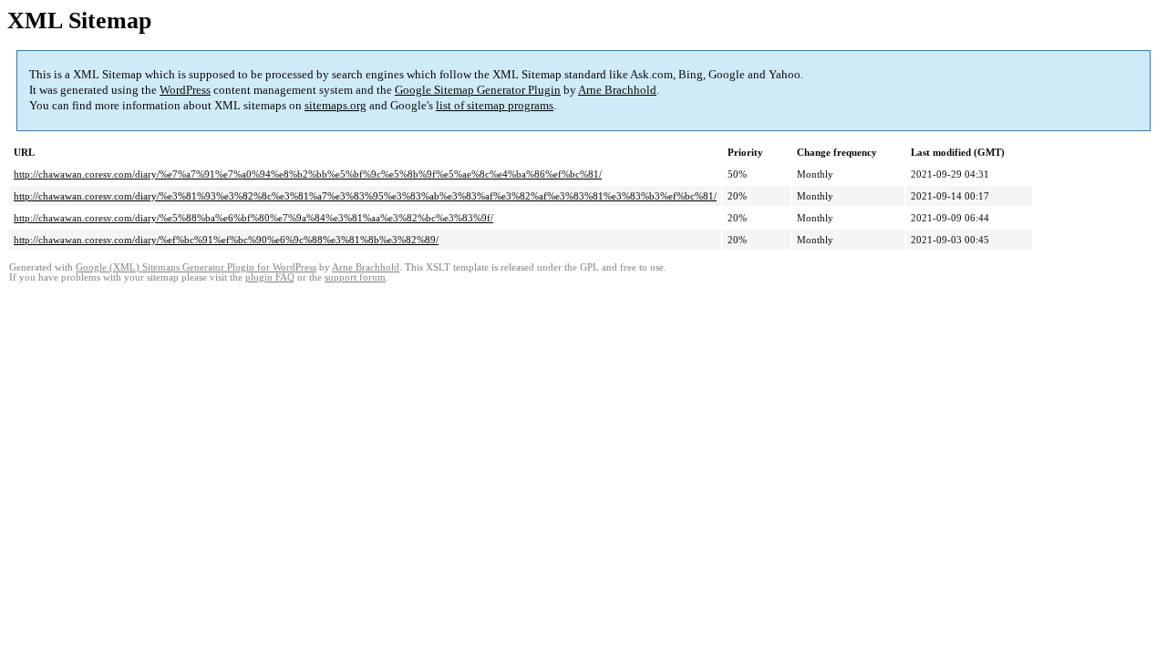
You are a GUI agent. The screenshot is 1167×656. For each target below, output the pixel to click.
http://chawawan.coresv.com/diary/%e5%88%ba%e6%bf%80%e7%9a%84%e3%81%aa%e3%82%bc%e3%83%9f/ (253, 217)
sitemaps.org (336, 105)
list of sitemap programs (494, 105)
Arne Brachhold (617, 90)
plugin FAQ (269, 277)
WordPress (185, 90)
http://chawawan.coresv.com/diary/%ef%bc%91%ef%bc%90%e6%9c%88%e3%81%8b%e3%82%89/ (226, 239)
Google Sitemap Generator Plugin (478, 90)
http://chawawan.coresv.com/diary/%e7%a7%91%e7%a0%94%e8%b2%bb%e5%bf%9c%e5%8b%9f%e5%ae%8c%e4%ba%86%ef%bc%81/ (308, 174)
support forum (355, 277)
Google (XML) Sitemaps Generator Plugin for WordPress (196, 267)
